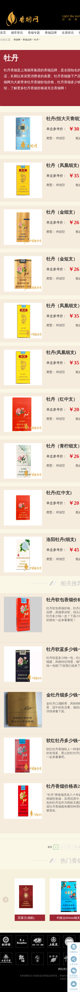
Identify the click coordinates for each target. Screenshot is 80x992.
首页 (3, 32)
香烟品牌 (51, 32)
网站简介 (63, 969)
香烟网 (17, 39)
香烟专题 (34, 32)
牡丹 (36, 39)
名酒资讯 (68, 32)
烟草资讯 (17, 32)
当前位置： (6, 39)
